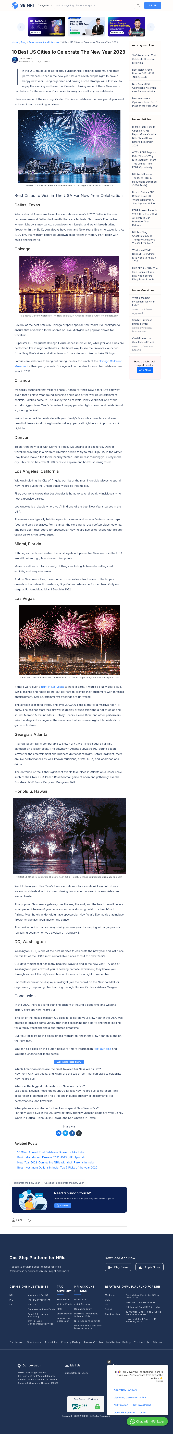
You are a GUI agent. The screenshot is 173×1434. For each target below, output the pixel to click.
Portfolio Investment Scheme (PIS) (86, 1314)
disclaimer (16, 1342)
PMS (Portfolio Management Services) (41, 1322)
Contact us (141, 1342)
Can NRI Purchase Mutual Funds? (142, 326)
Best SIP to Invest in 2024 (141, 1302)
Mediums (110, 1295)
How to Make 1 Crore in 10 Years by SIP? (141, 1320)
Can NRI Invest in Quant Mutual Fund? (143, 344)
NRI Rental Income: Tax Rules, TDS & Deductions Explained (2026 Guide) (144, 180)
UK (106, 1304)
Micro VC (33, 1304)
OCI (11, 1304)
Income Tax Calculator (63, 1319)
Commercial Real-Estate (42, 1309)
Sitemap (158, 1342)
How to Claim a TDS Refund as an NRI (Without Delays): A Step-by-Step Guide (143, 198)
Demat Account (83, 1309)
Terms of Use (93, 1342)
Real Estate (63, 1299)
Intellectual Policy (118, 1342)
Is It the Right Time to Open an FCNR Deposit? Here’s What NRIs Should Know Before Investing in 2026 (144, 136)
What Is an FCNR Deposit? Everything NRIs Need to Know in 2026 (144, 256)
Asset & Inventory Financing (38, 1315)
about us (51, 1342)
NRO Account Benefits (87, 1321)
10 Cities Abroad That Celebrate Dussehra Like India (144, 59)
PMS (59, 1309)
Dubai (108, 1309)
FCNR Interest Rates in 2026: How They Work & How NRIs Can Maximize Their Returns (144, 218)
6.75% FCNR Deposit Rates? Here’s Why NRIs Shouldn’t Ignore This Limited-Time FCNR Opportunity (144, 160)
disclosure (34, 1342)
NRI (11, 1295)
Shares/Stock (64, 1313)
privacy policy (71, 1342)
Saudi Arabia (112, 1314)
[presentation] (21, 27)
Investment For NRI (38, 1295)
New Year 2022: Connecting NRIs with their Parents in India (144, 88)
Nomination (80, 1299)
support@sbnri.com (76, 1373)
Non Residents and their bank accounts (88, 1326)
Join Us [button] (152, 5)
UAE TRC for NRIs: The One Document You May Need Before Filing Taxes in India (145, 274)
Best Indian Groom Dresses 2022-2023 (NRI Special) (143, 73)
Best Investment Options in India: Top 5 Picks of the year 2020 (145, 102)
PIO (11, 1300)
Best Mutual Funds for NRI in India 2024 (142, 1296)
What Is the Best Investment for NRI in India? (143, 305)
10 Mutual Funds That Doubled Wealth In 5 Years (143, 1313)
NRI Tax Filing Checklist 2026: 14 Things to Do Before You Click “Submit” (143, 238)
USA (107, 1300)
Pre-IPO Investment (39, 1300)
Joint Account (82, 1304)
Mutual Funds (64, 1304)
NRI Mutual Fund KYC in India (143, 1307)
